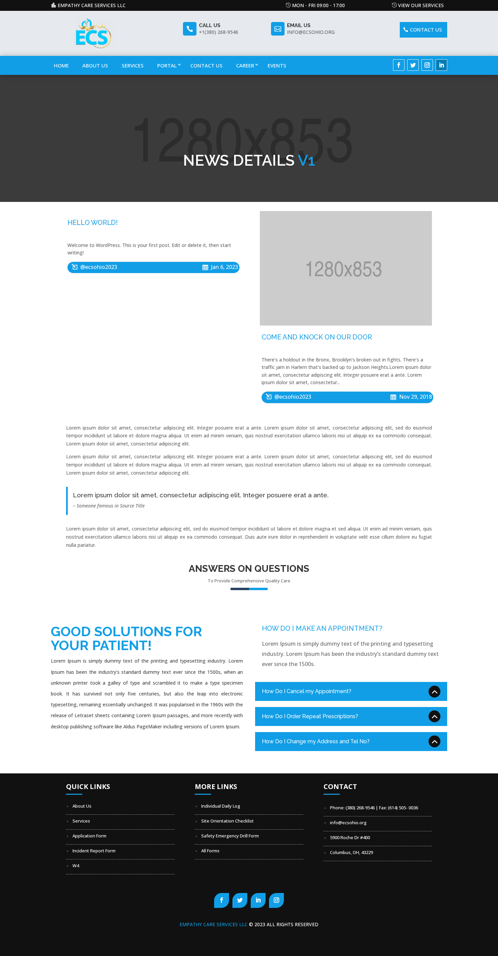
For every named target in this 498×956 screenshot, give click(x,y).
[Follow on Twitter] (413, 65)
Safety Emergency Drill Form (230, 836)
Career (245, 65)
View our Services (421, 5)
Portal (167, 65)
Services (133, 65)
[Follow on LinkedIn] (441, 65)
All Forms (210, 851)
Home (61, 65)
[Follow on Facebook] (398, 65)
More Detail (78, 746)
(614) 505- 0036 (403, 808)
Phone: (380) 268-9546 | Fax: (359, 808)
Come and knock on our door (317, 337)
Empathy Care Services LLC (92, 5)
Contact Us (206, 65)
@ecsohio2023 (98, 267)
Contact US (426, 29)
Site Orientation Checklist (227, 821)
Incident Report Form (94, 851)
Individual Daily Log (220, 806)
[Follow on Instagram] (427, 65)
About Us (95, 65)
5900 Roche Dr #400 (350, 837)
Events (277, 65)
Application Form (89, 836)
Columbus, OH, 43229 (351, 852)
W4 (75, 866)
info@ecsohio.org (348, 822)
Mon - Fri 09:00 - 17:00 (318, 5)
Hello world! (92, 223)
